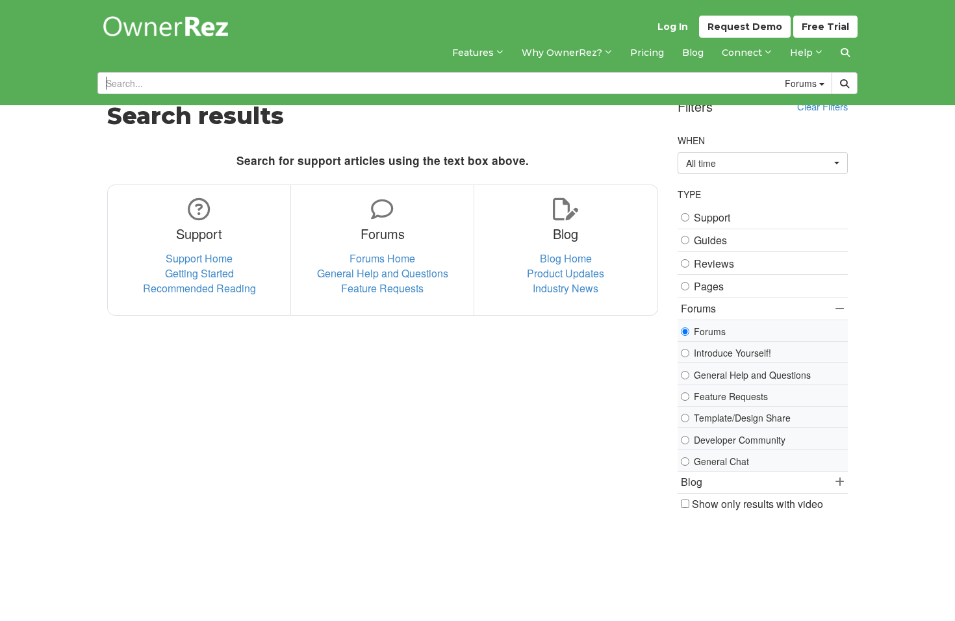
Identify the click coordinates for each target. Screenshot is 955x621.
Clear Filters (822, 106)
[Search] (845, 52)
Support (712, 217)
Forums (710, 331)
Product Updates (565, 273)
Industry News (565, 288)
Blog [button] (691, 481)
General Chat (721, 461)
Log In (672, 26)
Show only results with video (756, 504)
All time (701, 163)
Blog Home (566, 258)
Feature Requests (382, 288)
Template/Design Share (742, 417)
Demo (744, 26)
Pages (709, 286)
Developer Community (739, 439)
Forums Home (382, 258)
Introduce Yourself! (732, 352)
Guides (710, 240)
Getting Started (199, 273)
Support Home (199, 258)
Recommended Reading (199, 288)
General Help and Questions (382, 273)
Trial (825, 26)
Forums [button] (698, 308)
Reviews (714, 264)
